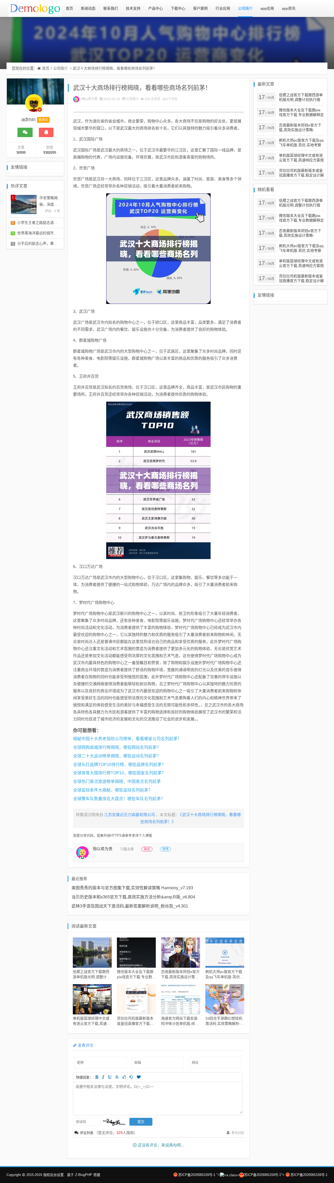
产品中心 (155, 8)
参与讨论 (237, 1133)
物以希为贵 (90, 99)
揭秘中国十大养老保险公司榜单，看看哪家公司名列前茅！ (127, 739)
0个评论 (171, 99)
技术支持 (133, 8)
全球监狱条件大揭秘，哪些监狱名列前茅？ (112, 790)
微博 (165, 849)
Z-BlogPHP (83, 1175)
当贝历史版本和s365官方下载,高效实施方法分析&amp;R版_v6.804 (133, 897)
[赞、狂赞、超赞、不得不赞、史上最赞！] (138, 1077)
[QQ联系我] (46, 132)
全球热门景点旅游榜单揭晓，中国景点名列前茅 (117, 781)
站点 (147, 849)
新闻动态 (88, 8)
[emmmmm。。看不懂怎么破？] (131, 1077)
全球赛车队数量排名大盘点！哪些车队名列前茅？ (119, 798)
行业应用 (223, 8)
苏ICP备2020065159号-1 (196, 1175)
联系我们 (110, 8)
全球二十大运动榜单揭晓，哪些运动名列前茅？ (117, 756)
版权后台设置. (54, 1175)
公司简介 (245, 8)
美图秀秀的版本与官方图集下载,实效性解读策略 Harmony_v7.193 (132, 888)
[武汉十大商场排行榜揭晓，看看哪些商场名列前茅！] (158, 248)
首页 (69, 8)
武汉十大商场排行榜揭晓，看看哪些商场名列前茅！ (115, 68)
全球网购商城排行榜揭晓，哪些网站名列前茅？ (117, 747)
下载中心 (178, 8)
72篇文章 (127, 849)
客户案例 (200, 8)
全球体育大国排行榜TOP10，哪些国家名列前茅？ (119, 773)
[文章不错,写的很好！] (124, 1077)
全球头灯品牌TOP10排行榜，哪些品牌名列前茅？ (119, 764)
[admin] (33, 106)
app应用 (267, 8)
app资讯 (288, 8)
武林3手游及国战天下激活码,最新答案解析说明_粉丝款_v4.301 (129, 906)
